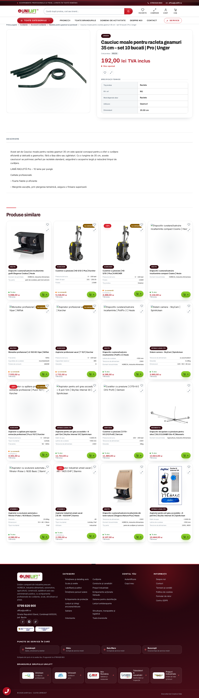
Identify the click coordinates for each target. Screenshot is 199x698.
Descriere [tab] (12, 139)
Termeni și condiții (164, 588)
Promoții (65, 20)
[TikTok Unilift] (35, 621)
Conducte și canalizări (102, 583)
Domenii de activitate (113, 20)
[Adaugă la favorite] (105, 72)
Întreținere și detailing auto (77, 579)
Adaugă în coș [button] (44, 294)
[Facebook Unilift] (22, 621)
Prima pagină (11, 25)
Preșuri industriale (100, 588)
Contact (152, 20)
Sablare (68, 611)
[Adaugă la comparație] (111, 72)
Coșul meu (129, 583)
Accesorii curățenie (38, 25)
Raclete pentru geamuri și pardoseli (63, 25)
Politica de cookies (164, 592)
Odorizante (70, 618)
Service (175, 20)
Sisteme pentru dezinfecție (104, 599)
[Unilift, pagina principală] (28, 11)
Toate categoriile (35, 20)
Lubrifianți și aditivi (73, 588)
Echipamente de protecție (76, 599)
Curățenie (24, 25)
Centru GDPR (162, 600)
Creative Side (176, 694)
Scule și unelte (71, 583)
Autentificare (130, 579)
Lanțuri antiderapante (102, 603)
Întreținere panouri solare (76, 592)
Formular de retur (163, 596)
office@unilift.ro (175, 3)
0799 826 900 (156, 3)
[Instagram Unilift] (29, 621)
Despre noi (136, 20)
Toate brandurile (85, 20)
